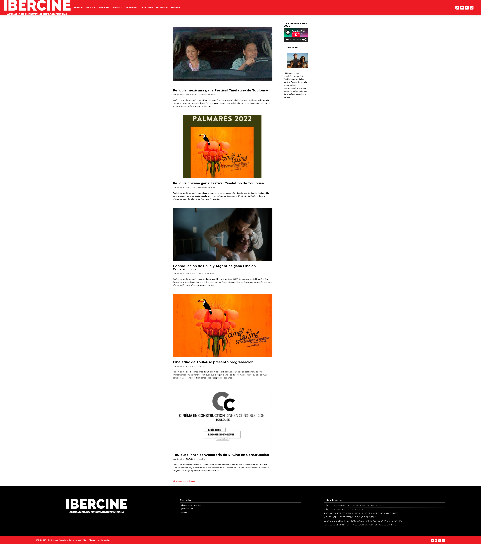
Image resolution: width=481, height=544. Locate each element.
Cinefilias (117, 7)
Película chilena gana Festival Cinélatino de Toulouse (218, 183)
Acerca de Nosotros (192, 505)
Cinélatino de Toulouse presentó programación (213, 362)
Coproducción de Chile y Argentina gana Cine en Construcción (214, 267)
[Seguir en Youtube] (462, 8)
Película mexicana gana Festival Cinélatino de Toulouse (220, 90)
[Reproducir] (287, 39)
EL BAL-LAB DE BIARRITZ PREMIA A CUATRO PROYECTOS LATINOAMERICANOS (363, 521)
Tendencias (130, 7)
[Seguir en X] (457, 8)
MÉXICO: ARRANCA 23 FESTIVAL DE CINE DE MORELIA (350, 517)
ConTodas (147, 7)
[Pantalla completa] (306, 39)
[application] (296, 35)
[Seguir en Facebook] (467, 8)
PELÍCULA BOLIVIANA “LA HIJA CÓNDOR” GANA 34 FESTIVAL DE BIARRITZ (360, 525)
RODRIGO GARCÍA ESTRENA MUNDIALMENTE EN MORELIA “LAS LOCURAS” (361, 513)
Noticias (78, 7)
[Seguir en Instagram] (471, 8)
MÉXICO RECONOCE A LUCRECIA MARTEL (344, 509)
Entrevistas (162, 7)
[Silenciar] (303, 39)
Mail (185, 512)
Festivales (91, 7)
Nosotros (175, 7)
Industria (104, 7)
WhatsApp (188, 509)
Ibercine (180, 94)
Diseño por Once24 (99, 540)
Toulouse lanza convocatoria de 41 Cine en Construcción (221, 455)
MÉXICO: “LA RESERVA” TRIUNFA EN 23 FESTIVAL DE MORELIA (354, 505)
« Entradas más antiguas (184, 481)
